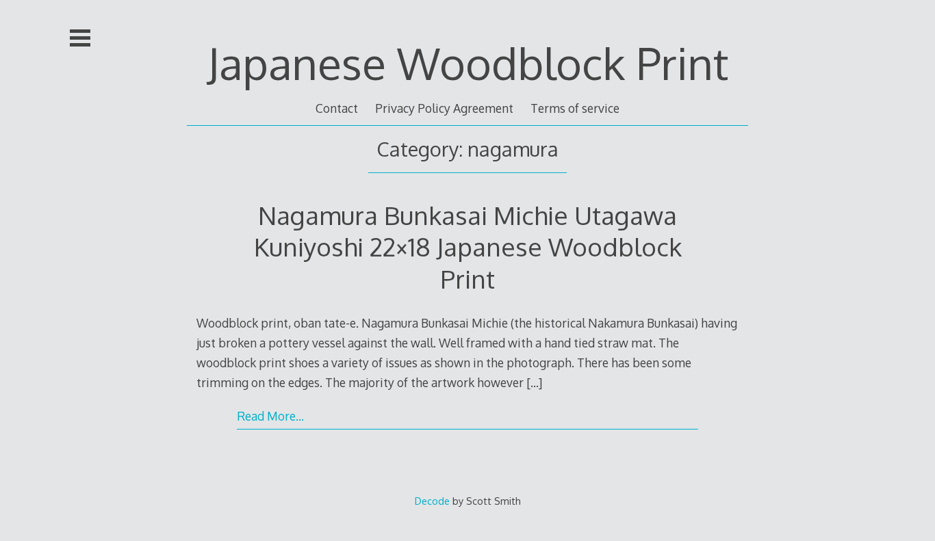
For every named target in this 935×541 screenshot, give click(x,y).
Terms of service (574, 108)
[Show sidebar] (80, 38)
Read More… (270, 415)
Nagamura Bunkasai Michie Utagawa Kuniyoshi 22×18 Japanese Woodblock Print (468, 246)
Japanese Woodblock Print (467, 62)
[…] (534, 382)
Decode (432, 500)
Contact (337, 108)
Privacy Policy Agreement (444, 108)
